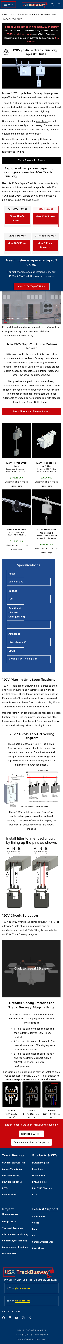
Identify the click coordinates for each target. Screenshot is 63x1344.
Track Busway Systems (20, 14)
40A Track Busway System (43, 14)
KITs (34, 1194)
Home (4, 14)
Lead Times (38, 1248)
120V (19, 19)
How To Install (9, 1253)
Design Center (9, 1221)
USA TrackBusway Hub (13, 1163)
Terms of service (25, 1339)
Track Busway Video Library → (19, 335)
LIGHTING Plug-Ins (42, 1188)
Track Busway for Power (31, 160)
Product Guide (9, 1194)
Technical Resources (12, 1228)
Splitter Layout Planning (14, 1241)
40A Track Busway (11, 1175)
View (18, 1288)
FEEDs (5, 1188)
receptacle (42, 121)
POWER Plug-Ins (40, 1163)
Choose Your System (12, 1169)
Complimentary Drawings (15, 1247)
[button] (9, 4)
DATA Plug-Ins (39, 1182)
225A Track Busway (12, 1182)
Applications (38, 1216)
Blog (34, 1229)
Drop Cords (37, 1169)
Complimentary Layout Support (31, 1142)
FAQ (34, 1235)
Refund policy (41, 1334)
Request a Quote (31, 1134)
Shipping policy (25, 1334)
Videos (35, 1223)
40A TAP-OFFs (8, 19)
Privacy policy (42, 1339)
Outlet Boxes (38, 1175)
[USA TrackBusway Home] (35, 4)
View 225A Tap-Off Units (31, 286)
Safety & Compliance (42, 1242)
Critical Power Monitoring (15, 1234)
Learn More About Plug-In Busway (31, 411)
